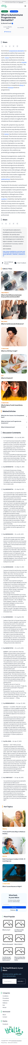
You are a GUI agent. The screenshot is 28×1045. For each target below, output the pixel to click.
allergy (21, 85)
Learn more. (21, 2)
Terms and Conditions (12, 1042)
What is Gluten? (18, 944)
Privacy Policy (4, 1042)
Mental (4, 829)
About (4, 1014)
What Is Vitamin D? (7, 378)
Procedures (6, 998)
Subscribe (14, 907)
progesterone (13, 51)
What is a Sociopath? (7, 944)
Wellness (4, 321)
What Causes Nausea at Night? (12, 886)
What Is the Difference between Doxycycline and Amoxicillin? (11, 296)
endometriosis (5, 179)
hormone (10, 87)
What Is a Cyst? (6, 930)
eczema (24, 62)
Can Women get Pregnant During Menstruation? (6, 958)
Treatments (5, 292)
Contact (5, 1017)
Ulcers (7, 57)
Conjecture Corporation (16, 1040)
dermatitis (21, 51)
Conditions (5, 348)
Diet (2, 375)
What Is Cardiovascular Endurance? (12, 324)
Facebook (5, 1024)
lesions (6, 134)
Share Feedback (21, 263)
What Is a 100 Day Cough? (9, 351)
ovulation (4, 199)
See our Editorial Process (8, 262)
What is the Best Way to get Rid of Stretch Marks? (19, 958)
